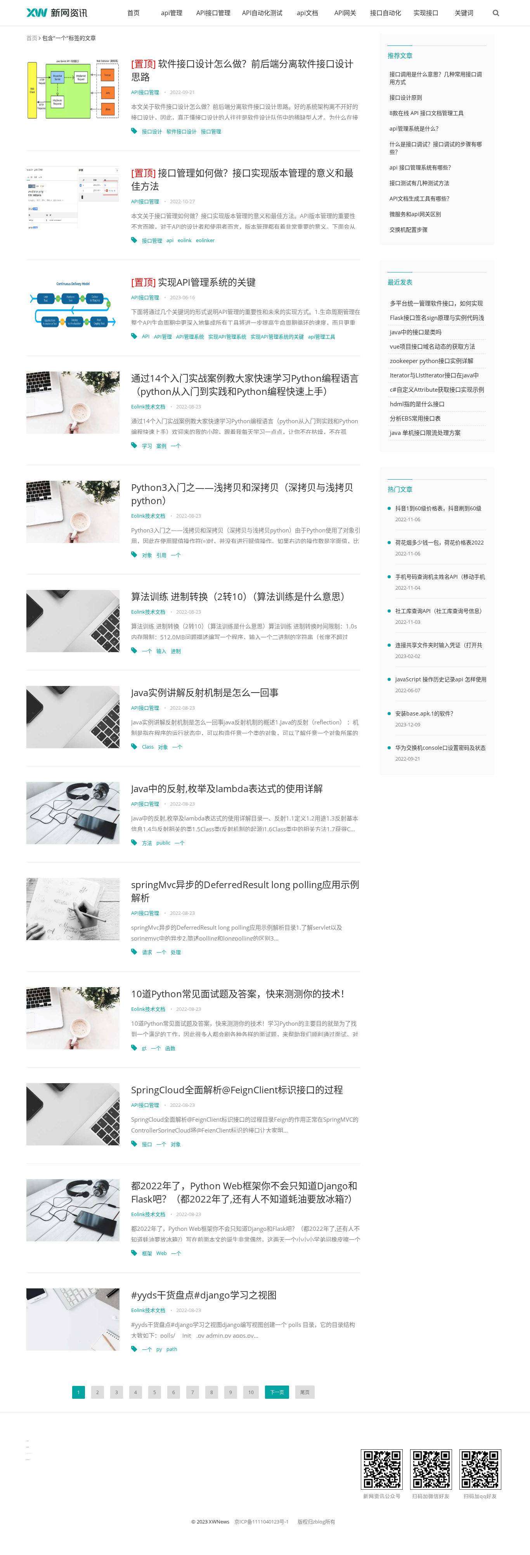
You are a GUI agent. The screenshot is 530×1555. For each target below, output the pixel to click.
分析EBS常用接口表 (415, 418)
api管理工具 (321, 336)
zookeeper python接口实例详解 (431, 361)
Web (161, 1253)
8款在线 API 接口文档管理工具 (427, 113)
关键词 (464, 13)
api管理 (171, 13)
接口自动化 (385, 13)
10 (251, 1392)
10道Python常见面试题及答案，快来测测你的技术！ (240, 993)
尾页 (305, 1392)
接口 (147, 1144)
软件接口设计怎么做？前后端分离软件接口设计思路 (242, 70)
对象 (147, 554)
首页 (133, 13)
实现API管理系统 (227, 336)
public (163, 842)
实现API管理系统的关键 (193, 282)
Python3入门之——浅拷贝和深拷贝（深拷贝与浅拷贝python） (242, 494)
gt (144, 1047)
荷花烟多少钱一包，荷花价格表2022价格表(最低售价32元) (439, 544)
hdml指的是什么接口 (417, 404)
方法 (147, 842)
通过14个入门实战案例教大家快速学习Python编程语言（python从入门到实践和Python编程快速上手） (245, 385)
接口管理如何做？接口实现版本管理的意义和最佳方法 (242, 179)
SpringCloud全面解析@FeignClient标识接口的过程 (237, 1089)
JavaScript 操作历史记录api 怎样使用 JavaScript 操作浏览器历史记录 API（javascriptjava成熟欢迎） (441, 680)
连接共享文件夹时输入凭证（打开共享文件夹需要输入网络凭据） (438, 646)
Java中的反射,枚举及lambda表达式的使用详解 (227, 788)
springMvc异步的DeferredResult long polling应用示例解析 (245, 891)
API (146, 336)
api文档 (307, 13)
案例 (161, 445)
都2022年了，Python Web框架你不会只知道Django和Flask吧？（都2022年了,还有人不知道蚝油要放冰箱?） (244, 1192)
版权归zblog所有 (316, 1521)
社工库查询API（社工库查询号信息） (440, 610)
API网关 (345, 13)
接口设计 (152, 131)
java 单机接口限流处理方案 (425, 432)
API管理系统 (190, 336)
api (169, 240)
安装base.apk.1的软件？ (425, 713)
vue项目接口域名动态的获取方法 (432, 346)
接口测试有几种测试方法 (419, 183)
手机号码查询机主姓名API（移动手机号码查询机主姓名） (440, 578)
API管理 (163, 336)
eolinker (205, 240)
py (159, 1349)
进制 (176, 650)
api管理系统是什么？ (415, 128)
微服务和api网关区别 (415, 214)
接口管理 (211, 131)
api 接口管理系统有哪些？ (422, 167)
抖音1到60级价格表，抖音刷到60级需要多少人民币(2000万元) (438, 509)
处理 (176, 952)
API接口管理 (213, 13)
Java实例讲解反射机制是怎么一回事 (205, 692)
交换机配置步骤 (409, 229)
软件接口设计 (181, 131)
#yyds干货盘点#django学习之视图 (204, 1294)
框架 (147, 1253)
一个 (176, 445)
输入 (161, 650)
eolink (185, 240)
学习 (147, 445)
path (171, 1349)
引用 (161, 554)
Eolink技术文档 (148, 406)
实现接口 (426, 13)
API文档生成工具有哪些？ (421, 198)
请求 (147, 952)
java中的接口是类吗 (416, 332)
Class (148, 746)
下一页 (277, 1392)
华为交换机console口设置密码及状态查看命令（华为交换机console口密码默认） (440, 749)
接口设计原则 (406, 97)
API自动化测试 (262, 13)
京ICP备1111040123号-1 (261, 1521)
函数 (170, 1048)
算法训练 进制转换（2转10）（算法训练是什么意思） (240, 596)
